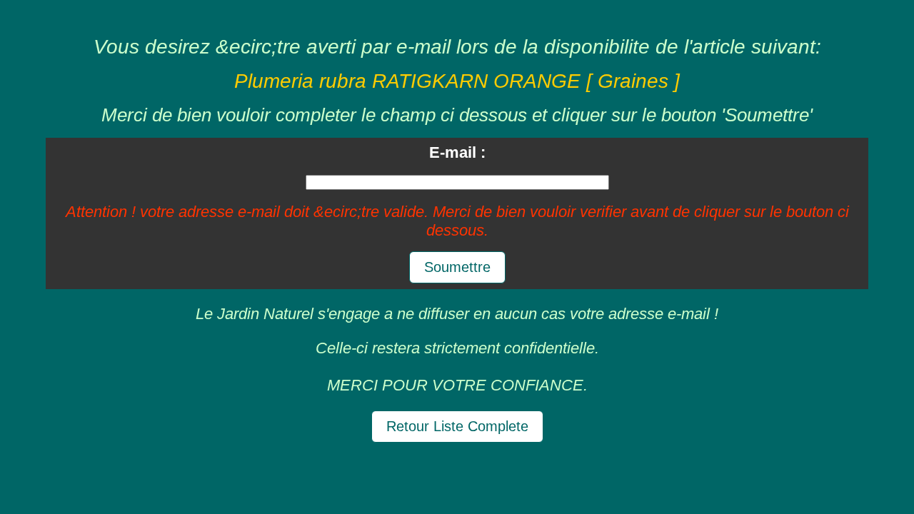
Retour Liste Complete (457, 426)
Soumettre (457, 267)
